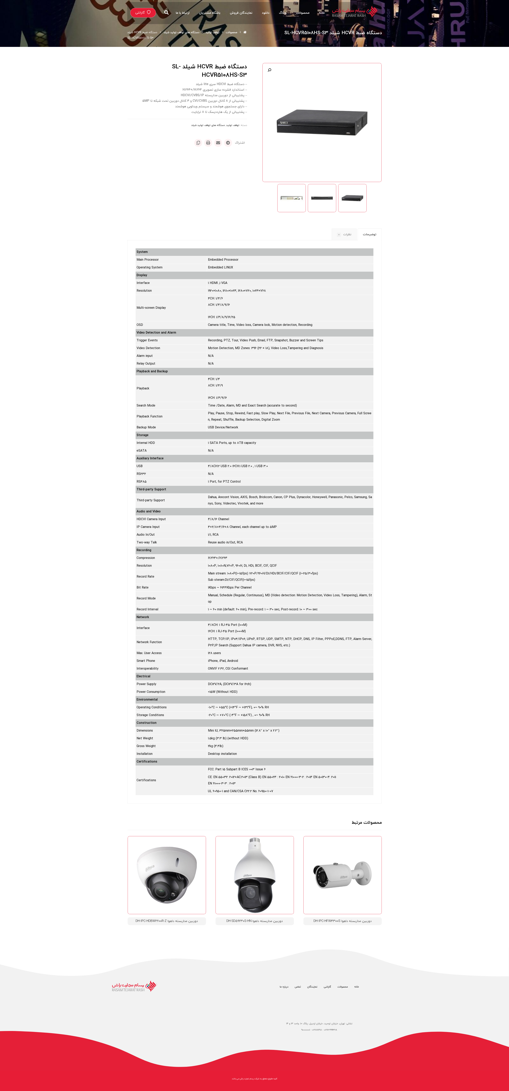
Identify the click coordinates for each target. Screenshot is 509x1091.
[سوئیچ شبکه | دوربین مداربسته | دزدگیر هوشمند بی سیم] (355, 11)
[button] (269, 70)
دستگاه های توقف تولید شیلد (208, 125)
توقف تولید (232, 125)
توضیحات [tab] (369, 234)
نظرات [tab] (344, 234)
